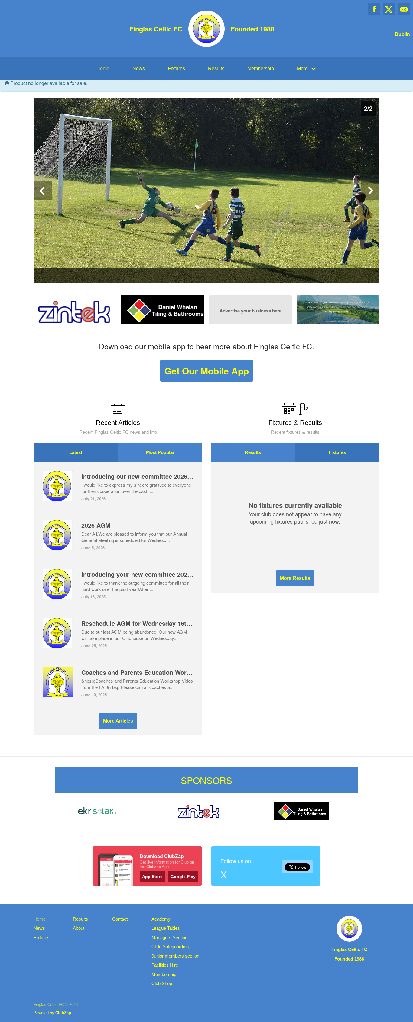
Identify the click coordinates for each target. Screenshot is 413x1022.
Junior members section (175, 955)
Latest (75, 452)
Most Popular (160, 452)
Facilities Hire (164, 965)
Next (370, 190)
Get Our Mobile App (206, 370)
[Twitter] (389, 9)
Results (216, 68)
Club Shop (161, 983)
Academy (161, 919)
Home (102, 68)
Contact (120, 919)
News (138, 68)
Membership (260, 68)
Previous (43, 190)
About (78, 928)
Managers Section (169, 937)
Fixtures (176, 68)
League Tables (165, 928)
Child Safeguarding (170, 946)
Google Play (183, 876)
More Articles (118, 720)
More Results (295, 578)
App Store (152, 876)
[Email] (404, 9)
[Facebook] (374, 9)
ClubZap (63, 1013)
